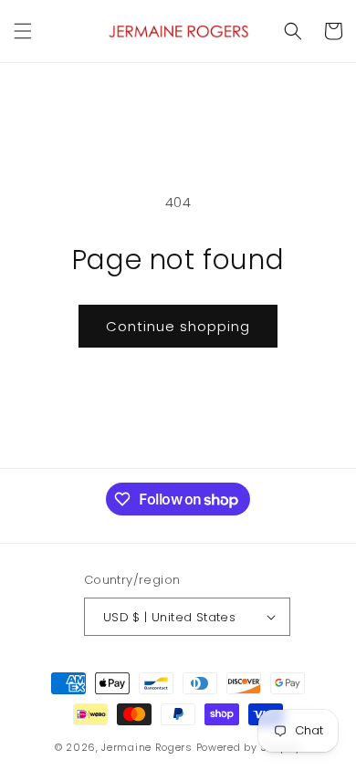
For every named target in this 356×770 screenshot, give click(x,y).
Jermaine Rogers (147, 747)
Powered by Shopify (249, 747)
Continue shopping (178, 326)
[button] (23, 31)
